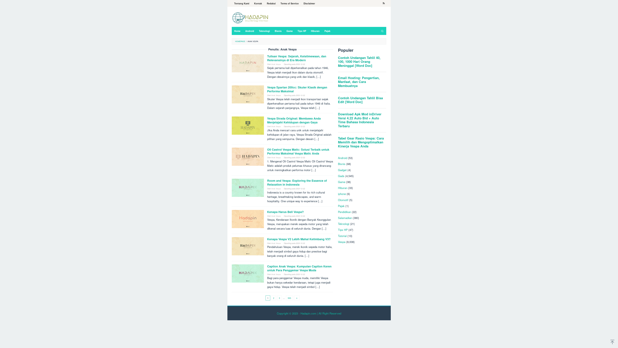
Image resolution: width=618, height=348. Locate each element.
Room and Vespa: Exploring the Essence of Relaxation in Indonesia (297, 183)
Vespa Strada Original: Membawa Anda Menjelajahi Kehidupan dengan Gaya (294, 120)
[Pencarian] (382, 31)
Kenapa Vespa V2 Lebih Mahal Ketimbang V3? (299, 239)
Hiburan (342, 188)
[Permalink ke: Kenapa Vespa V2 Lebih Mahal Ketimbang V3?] (248, 246)
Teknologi (343, 224)
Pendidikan (344, 212)
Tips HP (343, 230)
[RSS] (383, 3)
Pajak (341, 206)
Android (342, 158)
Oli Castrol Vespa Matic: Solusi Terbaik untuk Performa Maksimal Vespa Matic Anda (298, 151)
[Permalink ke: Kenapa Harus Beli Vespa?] (248, 219)
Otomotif (343, 200)
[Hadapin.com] (250, 18)
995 (289, 298)
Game (341, 182)
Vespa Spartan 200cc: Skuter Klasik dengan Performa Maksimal (297, 89)
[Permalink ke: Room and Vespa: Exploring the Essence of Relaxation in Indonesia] (248, 187)
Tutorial (342, 236)
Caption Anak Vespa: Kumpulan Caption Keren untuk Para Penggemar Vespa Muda (299, 268)
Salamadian (345, 218)
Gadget (342, 170)
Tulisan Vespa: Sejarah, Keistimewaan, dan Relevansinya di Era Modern (296, 58)
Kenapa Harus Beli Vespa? (285, 212)
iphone (342, 194)
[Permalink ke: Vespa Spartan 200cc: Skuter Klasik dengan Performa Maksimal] (248, 94)
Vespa (341, 242)
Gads (341, 176)
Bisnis (341, 164)
